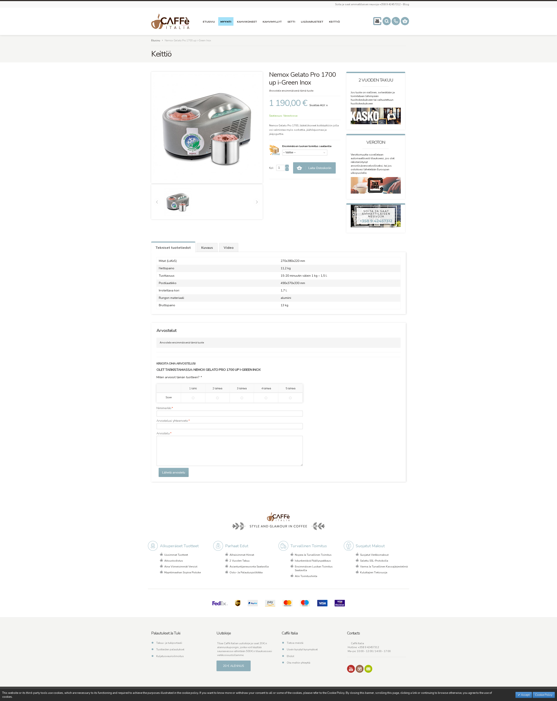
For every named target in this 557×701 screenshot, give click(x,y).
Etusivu (155, 40)
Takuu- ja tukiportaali (169, 643)
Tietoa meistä (295, 643)
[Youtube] (351, 669)
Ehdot (290, 656)
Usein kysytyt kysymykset (302, 649)
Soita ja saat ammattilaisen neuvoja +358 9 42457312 (368, 4)
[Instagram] (360, 669)
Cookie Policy (543, 695)
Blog (406, 4)
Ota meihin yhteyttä (298, 662)
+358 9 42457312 (368, 647)
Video (229, 247)
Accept (525, 695)
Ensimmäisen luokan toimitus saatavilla (306, 146)
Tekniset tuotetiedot (173, 247)
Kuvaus (207, 247)
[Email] (368, 669)
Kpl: (271, 168)
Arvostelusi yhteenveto (172, 421)
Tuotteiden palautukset (170, 649)
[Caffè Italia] (170, 21)
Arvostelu (163, 433)
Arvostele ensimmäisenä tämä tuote (291, 90)
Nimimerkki (163, 408)
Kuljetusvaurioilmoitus (170, 656)
